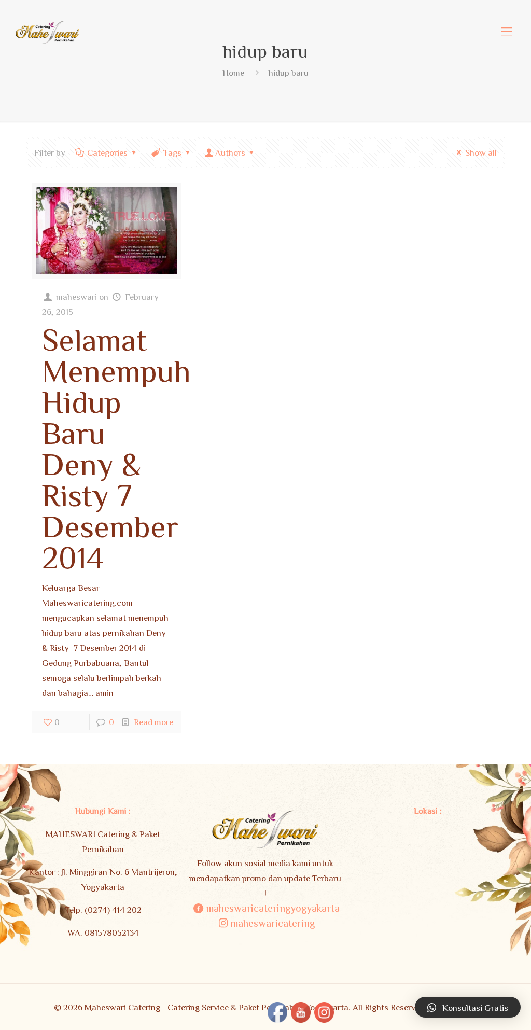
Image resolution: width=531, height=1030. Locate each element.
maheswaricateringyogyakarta (273, 907)
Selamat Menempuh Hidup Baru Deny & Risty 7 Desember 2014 (116, 447)
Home (233, 72)
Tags (172, 152)
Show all (481, 152)
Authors (230, 152)
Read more (153, 721)
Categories (107, 152)
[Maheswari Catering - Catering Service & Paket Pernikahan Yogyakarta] (47, 31)
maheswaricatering (272, 922)
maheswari (76, 296)
